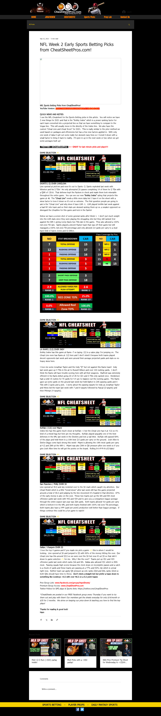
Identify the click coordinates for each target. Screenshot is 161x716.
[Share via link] (57, 620)
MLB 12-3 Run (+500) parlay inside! (44, 661)
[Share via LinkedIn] (52, 620)
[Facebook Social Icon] (77, 709)
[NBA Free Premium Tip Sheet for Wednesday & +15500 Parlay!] (116, 647)
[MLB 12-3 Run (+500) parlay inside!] (45, 647)
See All (130, 634)
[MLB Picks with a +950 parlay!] (80, 647)
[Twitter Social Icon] (82, 709)
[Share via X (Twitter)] (46, 620)
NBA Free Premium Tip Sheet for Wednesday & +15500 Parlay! (115, 661)
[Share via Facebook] (41, 620)
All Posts (32, 24)
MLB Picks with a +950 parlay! (77, 661)
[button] (129, 24)
